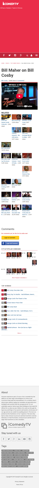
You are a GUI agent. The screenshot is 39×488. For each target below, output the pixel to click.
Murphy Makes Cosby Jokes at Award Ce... (26, 212)
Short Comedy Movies (19, 452)
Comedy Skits (17, 450)
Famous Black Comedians (23, 461)
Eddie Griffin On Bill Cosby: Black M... (5, 212)
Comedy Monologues (7, 450)
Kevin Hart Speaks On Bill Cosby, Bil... (5, 122)
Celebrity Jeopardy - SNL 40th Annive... (16, 135)
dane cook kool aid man (14, 315)
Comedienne (5, 461)
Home (2, 63)
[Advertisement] (19, 30)
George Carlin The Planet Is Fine (17, 298)
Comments (20, 80)
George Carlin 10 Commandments (17, 319)
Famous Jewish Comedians (23, 464)
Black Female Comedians (21, 457)
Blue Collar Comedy (7, 459)
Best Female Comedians (8, 457)
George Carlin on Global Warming (17, 323)
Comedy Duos (12, 461)
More (19, 333)
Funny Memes (25, 450)
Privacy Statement (19, 481)
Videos (7, 63)
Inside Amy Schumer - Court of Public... (16, 161)
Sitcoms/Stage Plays (7, 452)
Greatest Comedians (22, 466)
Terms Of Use (19, 484)
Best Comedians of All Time (21, 455)
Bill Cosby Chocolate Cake (15, 290)
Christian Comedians (18, 459)
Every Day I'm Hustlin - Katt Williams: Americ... (21, 294)
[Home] (11, 3)
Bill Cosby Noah (5, 148)
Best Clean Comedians (7, 455)
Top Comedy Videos (15, 63)
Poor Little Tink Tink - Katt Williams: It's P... (20, 311)
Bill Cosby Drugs (16, 120)
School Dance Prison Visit (14, 302)
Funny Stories (29, 452)
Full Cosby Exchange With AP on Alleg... (26, 135)
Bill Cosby (4, 80)
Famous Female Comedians (8, 464)
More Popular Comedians (19, 277)
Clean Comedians (29, 459)
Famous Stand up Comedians (9, 466)
